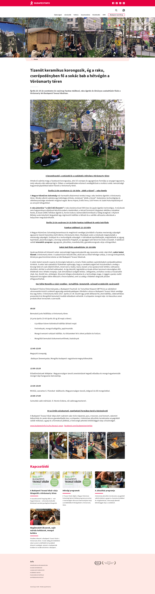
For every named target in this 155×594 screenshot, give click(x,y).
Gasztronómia (85, 15)
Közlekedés (96, 15)
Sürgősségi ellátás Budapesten (39, 565)
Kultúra (76, 15)
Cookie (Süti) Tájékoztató (37, 570)
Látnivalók (67, 15)
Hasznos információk (36, 567)
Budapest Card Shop (116, 15)
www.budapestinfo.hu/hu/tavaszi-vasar (46, 425)
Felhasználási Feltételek (37, 575)
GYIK (104, 15)
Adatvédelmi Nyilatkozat (37, 577)
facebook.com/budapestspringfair (78, 425)
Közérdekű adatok (35, 572)
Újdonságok (58, 15)
